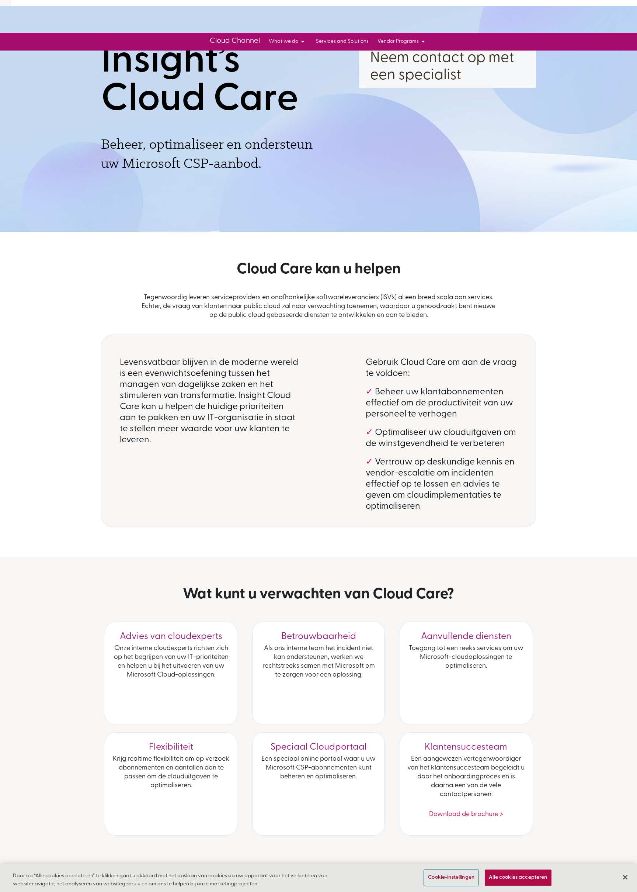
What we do (283, 41)
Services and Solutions (342, 41)
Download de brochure (466, 814)
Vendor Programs (398, 41)
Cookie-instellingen (451, 878)
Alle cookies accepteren (518, 878)
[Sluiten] (625, 877)
